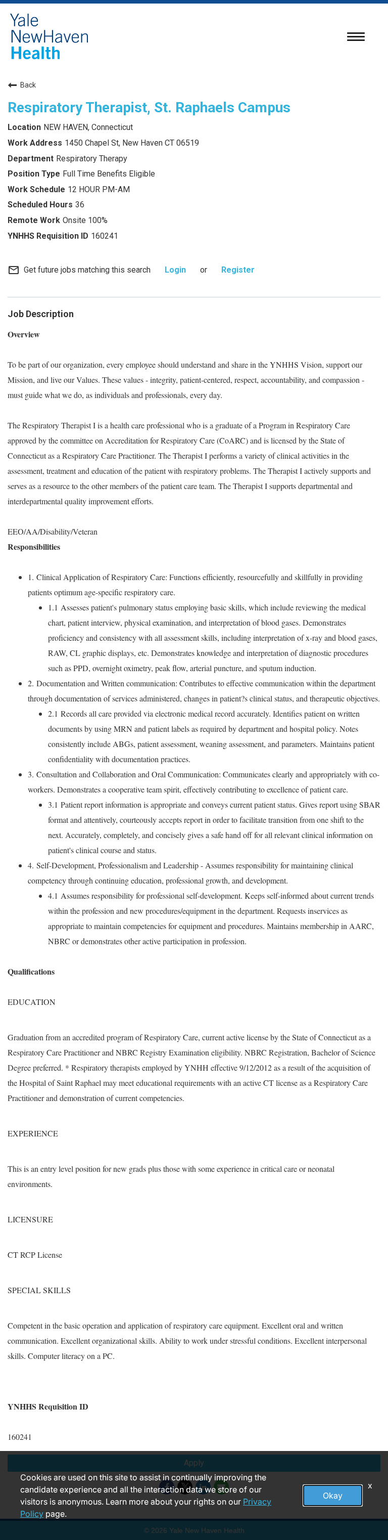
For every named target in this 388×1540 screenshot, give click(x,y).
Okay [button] (333, 1495)
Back (28, 85)
